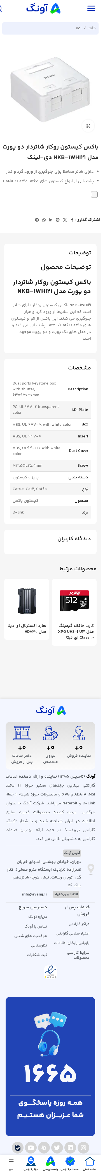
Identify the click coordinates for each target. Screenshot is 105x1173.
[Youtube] (31, 1147)
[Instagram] (83, 1147)
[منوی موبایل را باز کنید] (91, 8)
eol (78, 28)
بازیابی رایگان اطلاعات (72, 943)
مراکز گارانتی (79, 924)
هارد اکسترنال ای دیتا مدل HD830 (27, 629)
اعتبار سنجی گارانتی (73, 934)
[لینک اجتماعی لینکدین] (50, 220)
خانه (92, 28)
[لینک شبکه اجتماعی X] (65, 220)
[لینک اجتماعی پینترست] (57, 220)
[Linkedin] (70, 1147)
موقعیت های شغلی (30, 936)
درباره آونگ (37, 917)
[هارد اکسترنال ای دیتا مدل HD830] (26, 600)
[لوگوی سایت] (43, 8)
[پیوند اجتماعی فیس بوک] (72, 220)
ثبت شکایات (37, 955)
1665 (50, 1075)
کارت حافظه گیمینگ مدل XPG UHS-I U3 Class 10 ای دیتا (76, 632)
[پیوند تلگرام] (37, 220)
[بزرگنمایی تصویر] (88, 126)
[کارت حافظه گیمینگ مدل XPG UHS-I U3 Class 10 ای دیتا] (74, 600)
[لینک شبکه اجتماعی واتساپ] (44, 220)
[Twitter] (57, 1147)
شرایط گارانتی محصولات (78, 955)
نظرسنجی (39, 946)
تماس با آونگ (35, 927)
